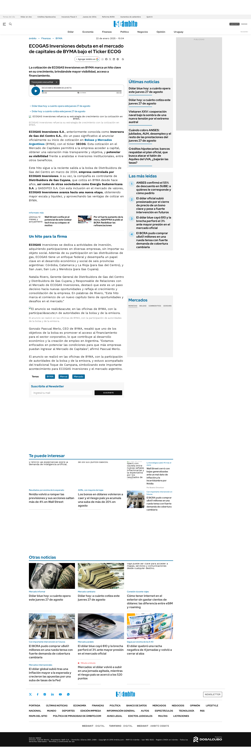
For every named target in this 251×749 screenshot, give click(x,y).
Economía (88, 31)
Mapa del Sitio (38, 716)
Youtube (60, 694)
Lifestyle (212, 705)
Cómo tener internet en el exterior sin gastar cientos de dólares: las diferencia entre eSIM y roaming (150, 601)
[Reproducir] (35, 91)
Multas (162, 716)
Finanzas (107, 31)
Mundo (51, 710)
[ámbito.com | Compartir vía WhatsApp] (102, 59)
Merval (63, 376)
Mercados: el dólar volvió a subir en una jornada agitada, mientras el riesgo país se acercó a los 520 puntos (100, 672)
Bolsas (142, 306)
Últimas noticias (57, 705)
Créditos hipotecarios (46, 17)
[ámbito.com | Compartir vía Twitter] (110, 59)
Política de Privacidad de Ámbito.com (77, 716)
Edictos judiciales (140, 716)
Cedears (167, 306)
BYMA (59, 38)
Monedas (132, 306)
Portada (34, 705)
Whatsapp (68, 694)
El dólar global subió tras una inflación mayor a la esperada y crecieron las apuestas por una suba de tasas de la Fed (50, 674)
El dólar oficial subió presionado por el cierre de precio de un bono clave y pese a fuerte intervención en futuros (152, 205)
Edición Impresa (90, 710)
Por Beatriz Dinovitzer (155, 487)
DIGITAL (93, 725)
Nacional (35, 710)
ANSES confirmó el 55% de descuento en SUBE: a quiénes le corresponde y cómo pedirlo (153, 188)
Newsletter (244, 31)
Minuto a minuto (88, 663)
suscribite (234, 24)
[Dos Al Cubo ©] (207, 739)
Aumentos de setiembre (130, 17)
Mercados (159, 705)
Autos (145, 710)
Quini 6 (149, 17)
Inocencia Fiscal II (69, 17)
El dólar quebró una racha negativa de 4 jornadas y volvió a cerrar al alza (149, 649)
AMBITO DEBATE (153, 725)
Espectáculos (164, 710)
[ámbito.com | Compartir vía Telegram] (117, 59)
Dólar (71, 31)
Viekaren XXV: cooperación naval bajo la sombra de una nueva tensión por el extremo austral (149, 117)
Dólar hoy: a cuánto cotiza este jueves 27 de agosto (58, 111)
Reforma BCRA (108, 17)
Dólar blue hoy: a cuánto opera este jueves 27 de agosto (61, 105)
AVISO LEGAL (114, 716)
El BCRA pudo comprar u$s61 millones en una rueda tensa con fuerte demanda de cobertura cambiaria (152, 240)
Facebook (37, 694)
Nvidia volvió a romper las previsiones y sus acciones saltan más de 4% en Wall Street (51, 498)
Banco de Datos (136, 705)
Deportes (68, 710)
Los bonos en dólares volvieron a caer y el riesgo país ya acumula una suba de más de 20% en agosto (100, 499)
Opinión (161, 31)
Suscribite (108, 393)
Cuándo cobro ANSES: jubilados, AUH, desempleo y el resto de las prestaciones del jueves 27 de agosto (150, 135)
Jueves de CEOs (89, 17)
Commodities (155, 306)
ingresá (244, 24)
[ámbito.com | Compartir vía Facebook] (106, 59)
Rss (202, 710)
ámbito (32, 38)
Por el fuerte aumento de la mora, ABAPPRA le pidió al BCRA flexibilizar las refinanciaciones (108, 221)
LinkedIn (52, 694)
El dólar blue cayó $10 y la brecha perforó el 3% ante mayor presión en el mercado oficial (153, 223)
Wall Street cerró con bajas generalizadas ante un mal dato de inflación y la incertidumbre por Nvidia (158, 476)
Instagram (44, 694)
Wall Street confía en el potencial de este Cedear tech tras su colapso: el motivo (58, 221)
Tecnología (186, 710)
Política (124, 31)
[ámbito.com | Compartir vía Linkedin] (114, 59)
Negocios (142, 31)
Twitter (30, 694)
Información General (121, 710)
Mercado (78, 376)
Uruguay (178, 31)
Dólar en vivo (26, 17)
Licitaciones (181, 716)
